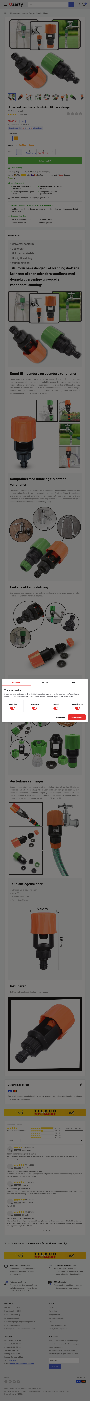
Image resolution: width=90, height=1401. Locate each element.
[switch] (12, 708)
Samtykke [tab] (16, 682)
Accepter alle (76, 717)
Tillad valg (60, 717)
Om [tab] (73, 682)
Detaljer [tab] (45, 682)
